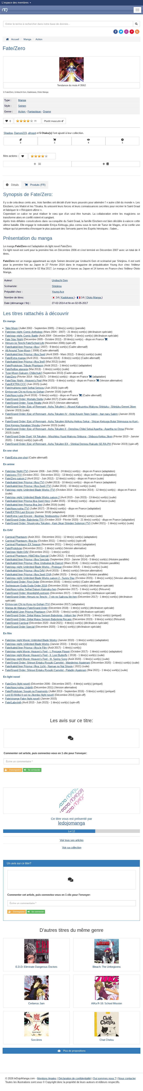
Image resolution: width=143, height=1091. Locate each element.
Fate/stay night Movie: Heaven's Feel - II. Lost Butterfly (36, 655)
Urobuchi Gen (60, 280)
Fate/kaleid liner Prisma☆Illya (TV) (24, 482)
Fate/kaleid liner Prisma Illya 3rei (23, 504)
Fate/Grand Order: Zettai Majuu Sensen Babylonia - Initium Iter (40, 615)
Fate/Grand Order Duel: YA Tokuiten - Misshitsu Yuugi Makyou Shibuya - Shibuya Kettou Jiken (58, 436)
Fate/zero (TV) (13, 474)
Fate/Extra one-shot (16, 457)
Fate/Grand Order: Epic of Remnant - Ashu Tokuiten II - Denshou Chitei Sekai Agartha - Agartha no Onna (64, 428)
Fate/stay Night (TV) (16, 471)
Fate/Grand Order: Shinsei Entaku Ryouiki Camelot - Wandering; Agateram (47, 662)
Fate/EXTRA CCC (15, 384)
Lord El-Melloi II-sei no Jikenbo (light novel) (29, 694)
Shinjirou (57, 286)
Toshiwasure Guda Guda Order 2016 (26, 585)
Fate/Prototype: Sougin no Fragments (26, 691)
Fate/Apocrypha (14, 395)
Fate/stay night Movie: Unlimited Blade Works (31, 640)
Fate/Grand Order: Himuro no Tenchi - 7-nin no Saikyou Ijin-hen (41, 596)
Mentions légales (46, 1078)
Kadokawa (67, 297)
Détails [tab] (14, 184)
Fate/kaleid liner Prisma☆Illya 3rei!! (25, 361)
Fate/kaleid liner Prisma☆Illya (22, 346)
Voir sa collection (71, 847)
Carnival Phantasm (16, 536)
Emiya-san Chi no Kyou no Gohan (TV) (27, 604)
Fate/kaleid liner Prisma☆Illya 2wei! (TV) (28, 485)
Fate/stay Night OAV (17, 551)
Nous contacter (127, 1078)
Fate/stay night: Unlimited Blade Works (27, 643)
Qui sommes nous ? (104, 1078)
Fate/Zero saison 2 (16, 478)
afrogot (32, 132)
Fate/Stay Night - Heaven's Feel (23, 380)
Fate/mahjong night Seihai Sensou (24, 387)
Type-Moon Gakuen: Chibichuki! (23, 372)
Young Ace (58, 291)
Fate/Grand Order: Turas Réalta (23, 402)
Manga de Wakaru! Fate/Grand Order (26, 607)
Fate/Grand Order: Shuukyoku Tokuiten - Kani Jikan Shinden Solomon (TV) (48, 523)
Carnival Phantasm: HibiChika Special (26, 555)
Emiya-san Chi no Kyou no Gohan (24, 391)
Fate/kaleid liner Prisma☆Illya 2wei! (25, 354)
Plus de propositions (73, 1050)
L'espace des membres (15, 2)
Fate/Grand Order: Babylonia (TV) (24, 519)
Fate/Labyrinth (13, 702)
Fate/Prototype (13, 548)
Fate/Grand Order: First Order (22, 581)
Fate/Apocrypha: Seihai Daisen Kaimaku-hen (30, 589)
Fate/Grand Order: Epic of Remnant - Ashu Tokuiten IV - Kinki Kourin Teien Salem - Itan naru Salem (61, 413)
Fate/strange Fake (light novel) (22, 698)
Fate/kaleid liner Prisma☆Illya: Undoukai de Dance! (34, 563)
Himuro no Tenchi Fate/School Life (24, 342)
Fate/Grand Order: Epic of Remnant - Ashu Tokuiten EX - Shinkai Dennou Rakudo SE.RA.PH (58, 443)
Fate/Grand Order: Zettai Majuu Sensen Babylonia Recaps (38, 619)
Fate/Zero (10, 376)
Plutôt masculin (53, 121)
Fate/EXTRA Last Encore (19, 512)
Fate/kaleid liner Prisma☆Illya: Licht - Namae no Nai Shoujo (39, 666)
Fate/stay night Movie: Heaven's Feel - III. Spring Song (36, 658)
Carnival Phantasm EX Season (23, 544)
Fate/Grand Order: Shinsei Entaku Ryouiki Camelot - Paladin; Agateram (45, 670)
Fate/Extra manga (15, 357)
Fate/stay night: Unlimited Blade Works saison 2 (32, 497)
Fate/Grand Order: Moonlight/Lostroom (27, 593)
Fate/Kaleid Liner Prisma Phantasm (25, 611)
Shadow (8, 132)
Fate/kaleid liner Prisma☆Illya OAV (25, 570)
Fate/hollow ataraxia (16, 369)
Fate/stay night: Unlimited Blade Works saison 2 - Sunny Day (40, 578)
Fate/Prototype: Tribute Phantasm (24, 365)
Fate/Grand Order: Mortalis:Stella (24, 399)
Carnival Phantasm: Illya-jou (21, 540)
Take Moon (11, 328)
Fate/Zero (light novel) (17, 683)
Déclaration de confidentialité (74, 1078)
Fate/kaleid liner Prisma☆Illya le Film (26, 647)
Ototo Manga (94, 297)
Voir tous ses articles (72, 840)
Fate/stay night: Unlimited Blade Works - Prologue (33, 566)
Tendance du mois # (71, 85)
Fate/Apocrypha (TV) (17, 508)
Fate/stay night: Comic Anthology (24, 331)
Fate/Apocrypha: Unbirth (19, 687)
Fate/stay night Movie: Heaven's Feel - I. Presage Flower (37, 651)
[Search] (136, 24)
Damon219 (20, 132)
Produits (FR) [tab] (37, 184)
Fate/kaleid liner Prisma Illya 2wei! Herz (27, 500)
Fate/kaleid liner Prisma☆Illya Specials (27, 559)
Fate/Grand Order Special (20, 626)
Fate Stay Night (14, 339)
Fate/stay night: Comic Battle (21, 335)
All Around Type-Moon (17, 350)
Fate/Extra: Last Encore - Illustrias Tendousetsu (32, 515)
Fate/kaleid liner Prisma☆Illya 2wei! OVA (28, 574)
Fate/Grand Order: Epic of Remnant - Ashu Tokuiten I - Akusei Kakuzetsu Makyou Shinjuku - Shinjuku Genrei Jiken (70, 406)
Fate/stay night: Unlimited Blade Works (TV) (30, 489)
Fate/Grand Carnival (16, 622)
